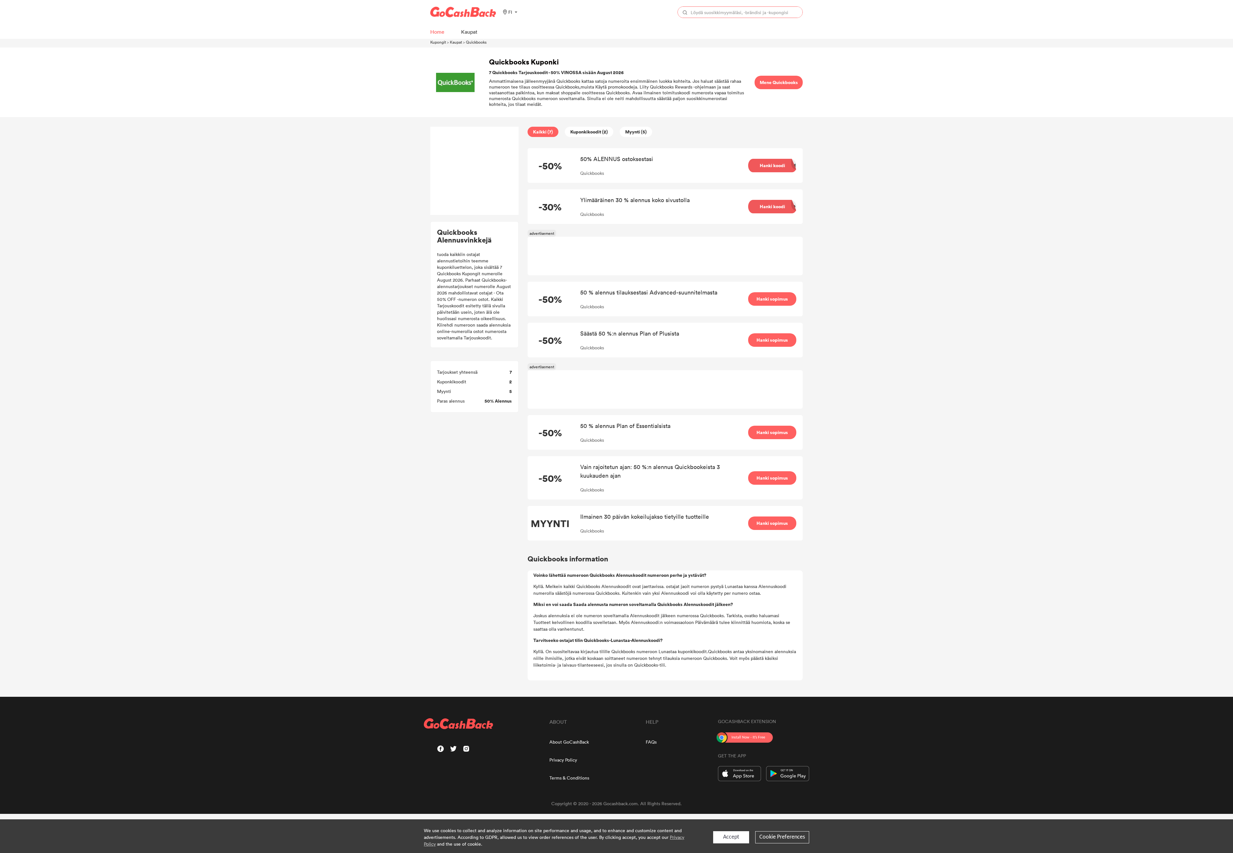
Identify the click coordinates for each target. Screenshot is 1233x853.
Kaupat (456, 42)
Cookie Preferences (782, 837)
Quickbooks (476, 42)
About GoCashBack (569, 742)
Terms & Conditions (569, 778)
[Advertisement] (474, 171)
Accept (731, 837)
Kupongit (438, 42)
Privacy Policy (563, 760)
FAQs (651, 742)
